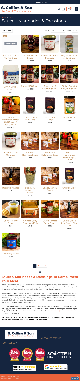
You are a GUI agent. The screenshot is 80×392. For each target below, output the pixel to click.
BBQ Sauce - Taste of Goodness (69, 56)
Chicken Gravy (69, 188)
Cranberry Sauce (11, 253)
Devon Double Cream (11, 88)
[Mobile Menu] (76, 9)
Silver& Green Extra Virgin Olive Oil (69, 223)
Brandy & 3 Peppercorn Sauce (30, 190)
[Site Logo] (16, 9)
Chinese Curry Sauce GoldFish (30, 222)
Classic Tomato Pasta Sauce (50, 222)
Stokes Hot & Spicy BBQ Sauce (50, 87)
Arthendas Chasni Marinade (49, 56)
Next (45, 266)
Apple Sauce (69, 117)
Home (4, 17)
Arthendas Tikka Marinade (11, 153)
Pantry (11, 17)
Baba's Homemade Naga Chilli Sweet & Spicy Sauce (10, 121)
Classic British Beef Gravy (30, 118)
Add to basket (11, 50)
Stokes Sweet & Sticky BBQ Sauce (69, 87)
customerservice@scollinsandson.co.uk (60, 311)
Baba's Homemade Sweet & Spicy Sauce (69, 156)
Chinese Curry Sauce (11, 222)
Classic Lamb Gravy (50, 118)
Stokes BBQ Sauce (30, 86)
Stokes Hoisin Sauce (30, 56)
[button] (7, 31)
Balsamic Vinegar (10, 188)
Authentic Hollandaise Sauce (50, 153)
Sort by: (47, 30)
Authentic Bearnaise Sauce (30, 153)
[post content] (11, 44)
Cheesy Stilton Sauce (50, 189)
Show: (69, 30)
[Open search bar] (59, 9)
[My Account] (63, 8)
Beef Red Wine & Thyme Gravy (10, 56)
